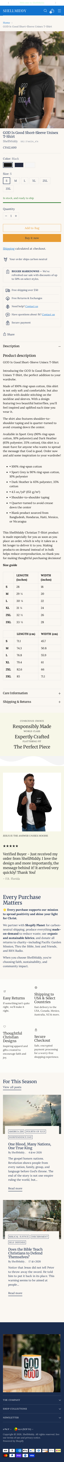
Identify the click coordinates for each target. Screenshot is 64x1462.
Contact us (31, 306)
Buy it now (32, 238)
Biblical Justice (19, 1236)
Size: (7, 174)
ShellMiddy (10, 141)
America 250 (16, 1131)
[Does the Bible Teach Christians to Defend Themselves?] (32, 1219)
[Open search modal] (45, 10)
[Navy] (19, 165)
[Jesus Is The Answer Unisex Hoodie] (32, 802)
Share (11, 334)
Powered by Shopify (13, 1441)
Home (6, 22)
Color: (11, 158)
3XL (8, 189)
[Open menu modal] (59, 10)
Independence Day (20, 1137)
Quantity (9, 209)
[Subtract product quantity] (6, 216)
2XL (45, 181)
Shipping (8, 248)
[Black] (8, 165)
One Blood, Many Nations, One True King (29, 1146)
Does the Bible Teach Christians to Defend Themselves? (25, 1253)
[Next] (55, 3)
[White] (30, 165)
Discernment (40, 1236)
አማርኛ (6, 1429)
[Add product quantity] (16, 216)
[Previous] (8, 3)
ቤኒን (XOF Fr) (24, 1429)
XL (34, 181)
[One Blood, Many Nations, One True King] (32, 1114)
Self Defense (17, 1242)
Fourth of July (35, 1131)
